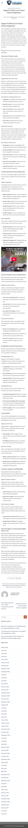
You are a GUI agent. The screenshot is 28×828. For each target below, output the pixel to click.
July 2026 (3, 650)
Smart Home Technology (14, 8)
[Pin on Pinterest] (17, 578)
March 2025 (4, 683)
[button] (2, 3)
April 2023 (4, 744)
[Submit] (25, 616)
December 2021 (5, 774)
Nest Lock (8, 587)
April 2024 (4, 717)
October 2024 (5, 699)
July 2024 (3, 708)
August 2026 (4, 647)
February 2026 (5, 662)
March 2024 (4, 720)
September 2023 (5, 735)
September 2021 (5, 780)
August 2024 (4, 705)
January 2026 (4, 665)
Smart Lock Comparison (16, 587)
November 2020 (5, 801)
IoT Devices (23, 585)
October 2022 (5, 756)
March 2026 (4, 659)
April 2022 (4, 771)
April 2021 (4, 786)
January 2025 (4, 689)
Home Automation (16, 585)
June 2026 (4, 653)
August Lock (8, 585)
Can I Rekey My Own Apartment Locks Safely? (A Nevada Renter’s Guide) (13, 632)
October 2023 (5, 732)
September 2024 (5, 702)
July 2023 (3, 738)
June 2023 (4, 741)
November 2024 (5, 696)
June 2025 (4, 677)
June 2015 (4, 810)
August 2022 (4, 762)
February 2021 (5, 792)
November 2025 (5, 671)
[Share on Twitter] (11, 578)
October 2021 (5, 777)
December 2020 (5, 798)
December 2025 (5, 668)
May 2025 (4, 680)
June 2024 (4, 711)
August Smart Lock (13, 87)
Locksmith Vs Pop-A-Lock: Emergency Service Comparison (21, 605)
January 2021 (4, 795)
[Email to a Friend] (14, 578)
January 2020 (4, 807)
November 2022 (5, 753)
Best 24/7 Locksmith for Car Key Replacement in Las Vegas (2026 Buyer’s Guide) (13, 627)
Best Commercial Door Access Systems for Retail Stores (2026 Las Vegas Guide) (12, 637)
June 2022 (4, 765)
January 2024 (4, 726)
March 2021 (4, 789)
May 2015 (4, 814)
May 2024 (4, 714)
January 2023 (4, 750)
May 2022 (4, 768)
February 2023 (5, 747)
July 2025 (3, 674)
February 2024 (5, 723)
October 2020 (5, 804)
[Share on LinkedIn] (19, 578)
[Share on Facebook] (8, 578)
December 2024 (5, 692)
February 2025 (5, 686)
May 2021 (4, 783)
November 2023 (5, 729)
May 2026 (4, 656)
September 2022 (5, 759)
